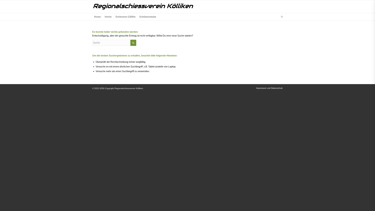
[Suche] (281, 17)
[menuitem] (97, 17)
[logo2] (150, 6)
